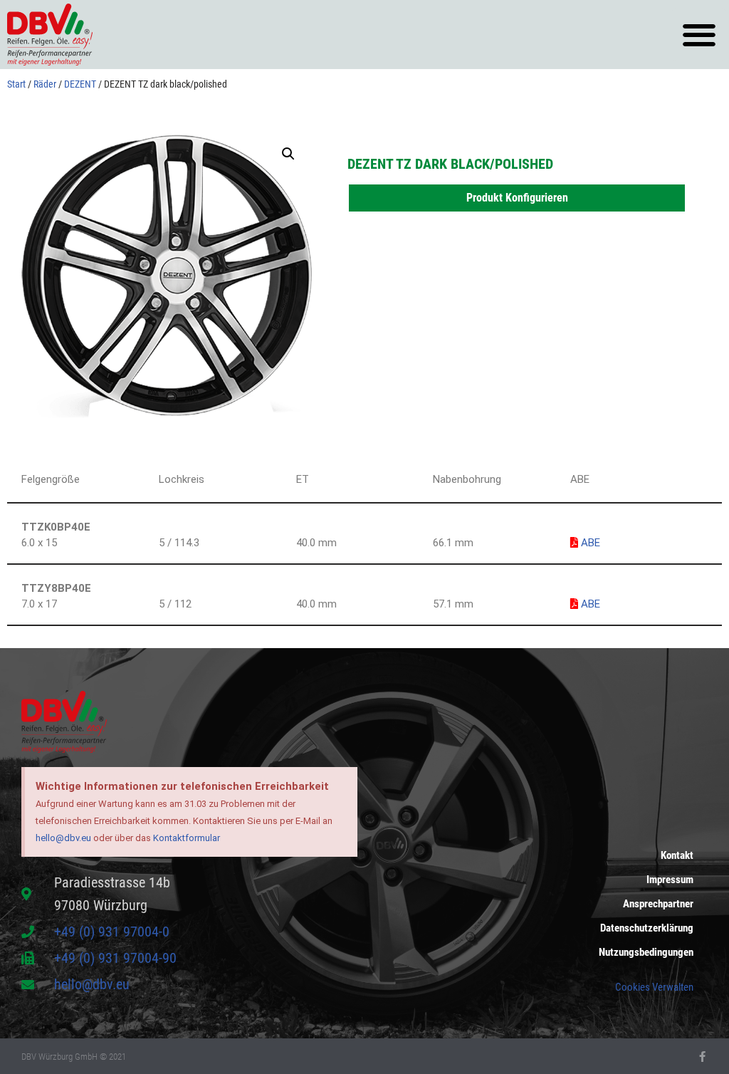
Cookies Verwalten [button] (654, 987)
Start (16, 84)
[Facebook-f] (702, 1056)
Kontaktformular (186, 838)
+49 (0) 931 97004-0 (111, 931)
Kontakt (677, 855)
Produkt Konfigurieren (517, 197)
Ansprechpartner (658, 903)
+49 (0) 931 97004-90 (115, 957)
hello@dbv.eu (63, 838)
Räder (44, 84)
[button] (698, 34)
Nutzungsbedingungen (646, 952)
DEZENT (80, 84)
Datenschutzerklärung (646, 928)
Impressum (669, 879)
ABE (589, 542)
